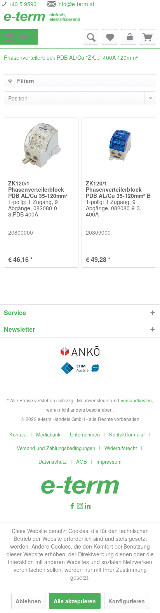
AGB (81, 461)
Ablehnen (28, 601)
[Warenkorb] (147, 37)
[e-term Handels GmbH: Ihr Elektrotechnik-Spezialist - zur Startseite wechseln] (42, 18)
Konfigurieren (126, 601)
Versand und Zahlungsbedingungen (56, 448)
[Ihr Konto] (128, 37)
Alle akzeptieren (75, 601)
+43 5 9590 (22, 4)
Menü (26, 36)
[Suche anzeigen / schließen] (90, 37)
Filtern (25, 81)
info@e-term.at (75, 4)
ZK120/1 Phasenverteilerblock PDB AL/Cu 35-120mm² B (118, 199)
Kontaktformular (127, 434)
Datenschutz (52, 461)
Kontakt (18, 434)
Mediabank (48, 434)
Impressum (109, 461)
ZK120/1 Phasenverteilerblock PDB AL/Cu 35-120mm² (38, 199)
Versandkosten (136, 400)
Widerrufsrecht (120, 448)
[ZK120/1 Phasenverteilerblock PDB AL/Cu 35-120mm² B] (119, 145)
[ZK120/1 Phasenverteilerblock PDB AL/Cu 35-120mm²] (41, 145)
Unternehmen (85, 434)
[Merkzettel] (109, 37)
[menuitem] (19, 37)
